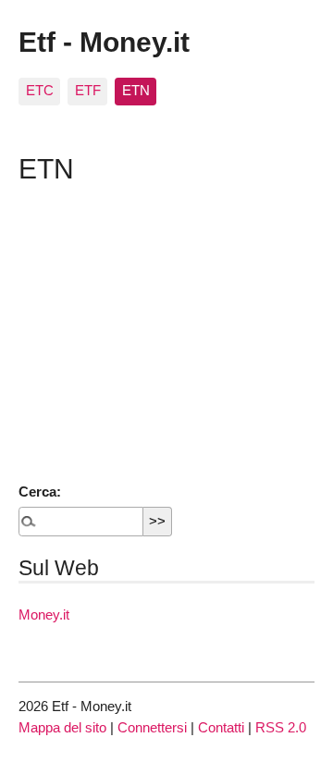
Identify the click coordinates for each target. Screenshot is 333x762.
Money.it (43, 614)
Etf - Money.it (104, 41)
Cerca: (39, 491)
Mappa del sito (62, 727)
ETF (88, 90)
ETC (40, 90)
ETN (136, 90)
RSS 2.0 (280, 727)
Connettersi (152, 727)
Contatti (221, 727)
